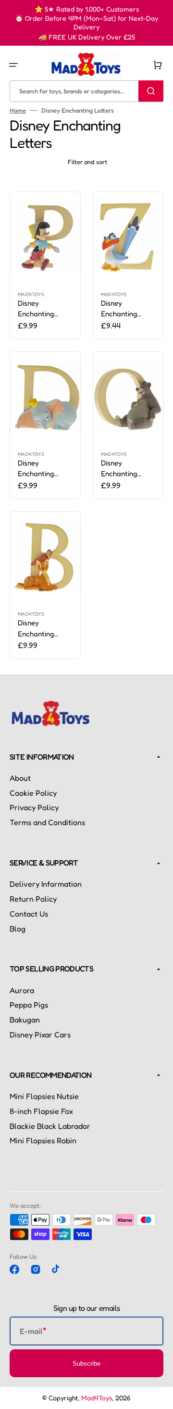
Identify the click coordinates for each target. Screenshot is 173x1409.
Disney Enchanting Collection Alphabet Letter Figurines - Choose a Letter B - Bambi (43, 628)
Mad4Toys (96, 1398)
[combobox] (86, 91)
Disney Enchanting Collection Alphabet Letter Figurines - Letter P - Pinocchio (45, 309)
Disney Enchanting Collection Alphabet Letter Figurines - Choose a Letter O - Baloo (126, 468)
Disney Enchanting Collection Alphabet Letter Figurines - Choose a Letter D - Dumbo (43, 468)
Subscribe (86, 1363)
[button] (13, 65)
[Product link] (45, 265)
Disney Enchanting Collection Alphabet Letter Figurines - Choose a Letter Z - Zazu (126, 309)
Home (18, 110)
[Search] (150, 91)
